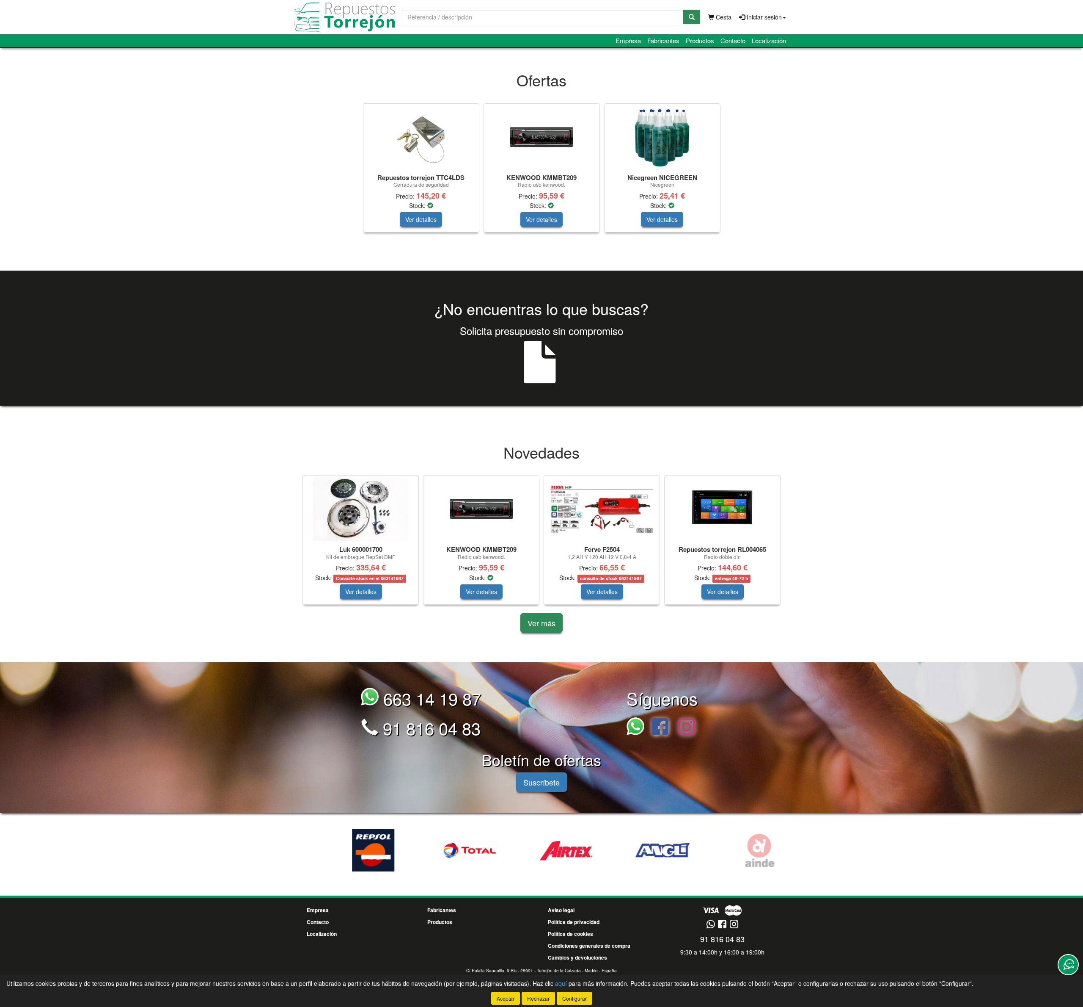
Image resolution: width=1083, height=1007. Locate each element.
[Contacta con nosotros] (1068, 964)
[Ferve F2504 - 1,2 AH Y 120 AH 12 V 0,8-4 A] (601, 509)
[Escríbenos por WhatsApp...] (638, 728)
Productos (700, 40)
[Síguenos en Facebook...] (660, 728)
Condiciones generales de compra (589, 945)
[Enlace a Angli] (639, 850)
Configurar (574, 998)
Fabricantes (663, 40)
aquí (561, 983)
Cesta (722, 17)
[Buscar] (691, 17)
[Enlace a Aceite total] (446, 850)
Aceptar (505, 998)
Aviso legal (561, 910)
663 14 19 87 (430, 698)
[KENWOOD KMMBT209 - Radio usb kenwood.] (541, 137)
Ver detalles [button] (421, 219)
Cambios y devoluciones (577, 957)
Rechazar (538, 998)
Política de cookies (570, 934)
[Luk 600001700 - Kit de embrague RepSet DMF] (360, 509)
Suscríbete (541, 782)
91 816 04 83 (429, 728)
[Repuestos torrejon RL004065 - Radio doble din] (722, 509)
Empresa (628, 40)
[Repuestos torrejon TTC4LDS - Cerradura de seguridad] (421, 137)
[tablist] (541, 172)
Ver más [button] (541, 622)
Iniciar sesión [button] (763, 17)
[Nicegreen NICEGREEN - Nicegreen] (662, 137)
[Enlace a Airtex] (543, 850)
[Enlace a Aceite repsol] (350, 850)
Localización (769, 40)
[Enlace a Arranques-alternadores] (736, 850)
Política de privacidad (573, 922)
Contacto (732, 40)
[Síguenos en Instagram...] (687, 728)
